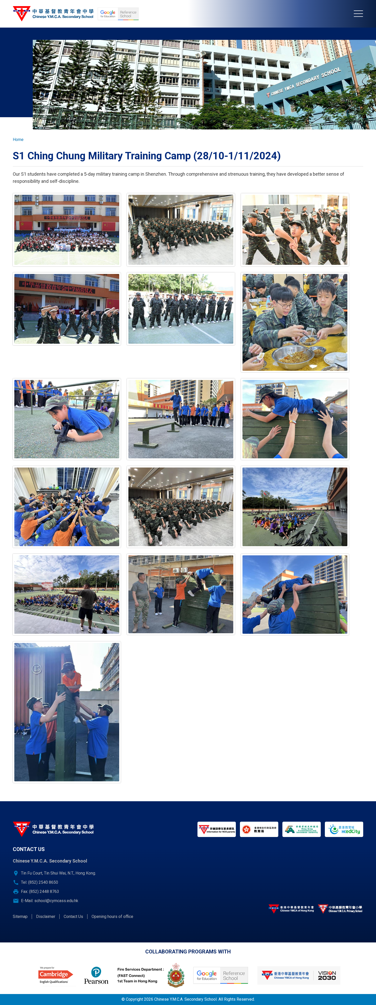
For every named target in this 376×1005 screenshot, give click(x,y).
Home (18, 139)
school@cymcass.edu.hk (56, 900)
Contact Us (73, 916)
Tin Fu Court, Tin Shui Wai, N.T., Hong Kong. (58, 873)
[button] (67, 229)
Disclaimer (45, 916)
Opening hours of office (112, 916)
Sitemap (20, 916)
